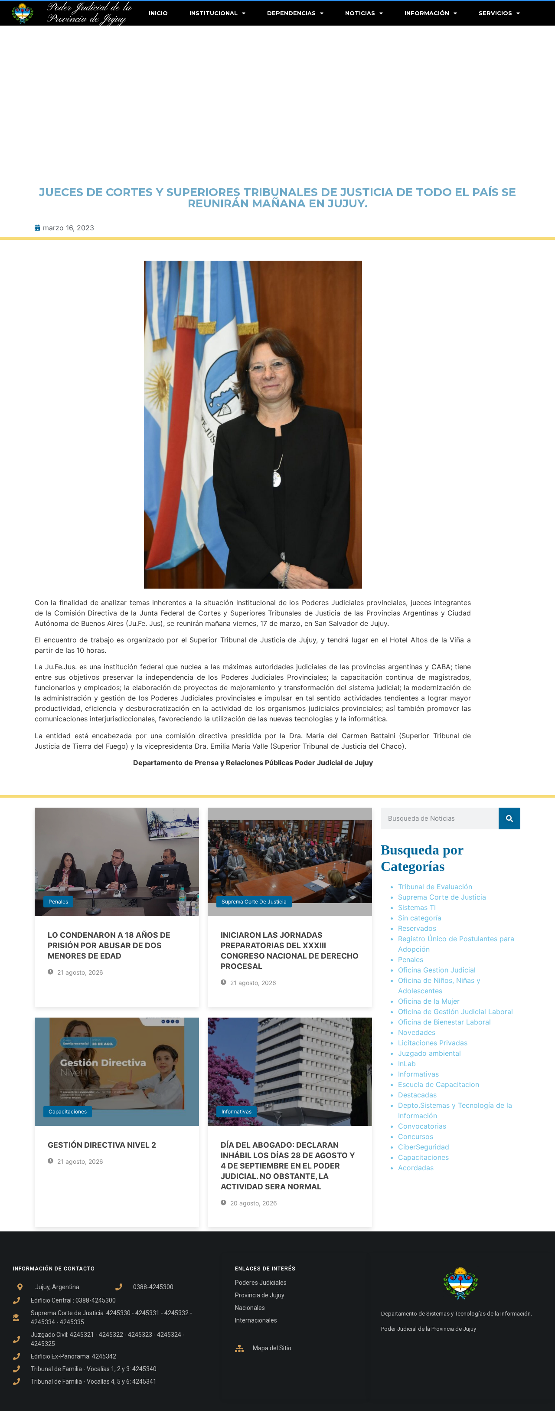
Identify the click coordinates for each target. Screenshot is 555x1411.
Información (427, 13)
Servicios (495, 13)
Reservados (417, 928)
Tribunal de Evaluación (435, 886)
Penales (58, 901)
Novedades (416, 1032)
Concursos (415, 1136)
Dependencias (291, 13)
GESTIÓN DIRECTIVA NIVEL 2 (102, 1144)
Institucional (213, 13)
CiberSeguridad (423, 1147)
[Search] (509, 818)
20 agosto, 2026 (253, 1203)
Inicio (158, 13)
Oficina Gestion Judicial (437, 970)
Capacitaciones (68, 1111)
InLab (407, 1063)
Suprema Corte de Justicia (254, 901)
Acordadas (416, 1167)
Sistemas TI (417, 907)
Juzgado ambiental (429, 1053)
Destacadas (417, 1094)
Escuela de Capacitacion (438, 1084)
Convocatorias (422, 1126)
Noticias (360, 13)
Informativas (236, 1111)
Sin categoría (419, 917)
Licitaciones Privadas (432, 1042)
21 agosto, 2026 (79, 972)
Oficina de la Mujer (429, 1001)
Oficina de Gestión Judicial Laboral (455, 1011)
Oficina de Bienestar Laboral (444, 1022)
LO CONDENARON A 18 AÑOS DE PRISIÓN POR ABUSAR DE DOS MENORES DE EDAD (109, 945)
